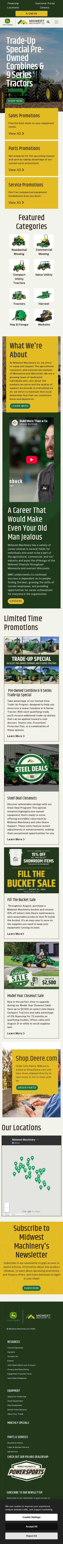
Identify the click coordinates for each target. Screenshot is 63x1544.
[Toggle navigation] (56, 22)
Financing (13, 3)
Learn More (15, 736)
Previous (5, 73)
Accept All (31, 1526)
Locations (13, 7)
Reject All (31, 1535)
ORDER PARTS (27, 1087)
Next (57, 73)
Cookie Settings (32, 1517)
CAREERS (16, 601)
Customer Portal (44, 3)
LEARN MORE (20, 406)
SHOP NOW (15, 101)
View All (15, 133)
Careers (44, 7)
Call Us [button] (32, 13)
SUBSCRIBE (31, 1288)
